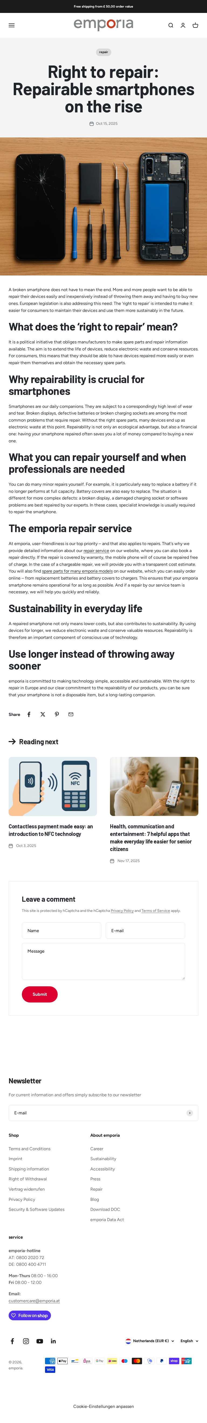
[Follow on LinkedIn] (53, 1341)
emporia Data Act (107, 1219)
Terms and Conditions (29, 1148)
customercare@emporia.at (34, 1300)
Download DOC (105, 1209)
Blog (94, 1199)
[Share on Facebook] (28, 714)
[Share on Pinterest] (56, 714)
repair (103, 52)
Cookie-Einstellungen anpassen (103, 1406)
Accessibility (102, 1169)
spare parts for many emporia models (77, 571)
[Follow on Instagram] (26, 1341)
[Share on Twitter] (42, 714)
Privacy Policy (122, 910)
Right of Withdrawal (28, 1178)
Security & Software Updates (36, 1209)
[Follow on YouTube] (39, 1341)
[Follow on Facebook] (12, 1341)
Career (96, 1148)
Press (95, 1178)
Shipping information (29, 1169)
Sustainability (103, 1158)
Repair (96, 1189)
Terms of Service (156, 910)
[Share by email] (70, 714)
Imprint (15, 1158)
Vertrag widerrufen (27, 1189)
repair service (96, 550)
